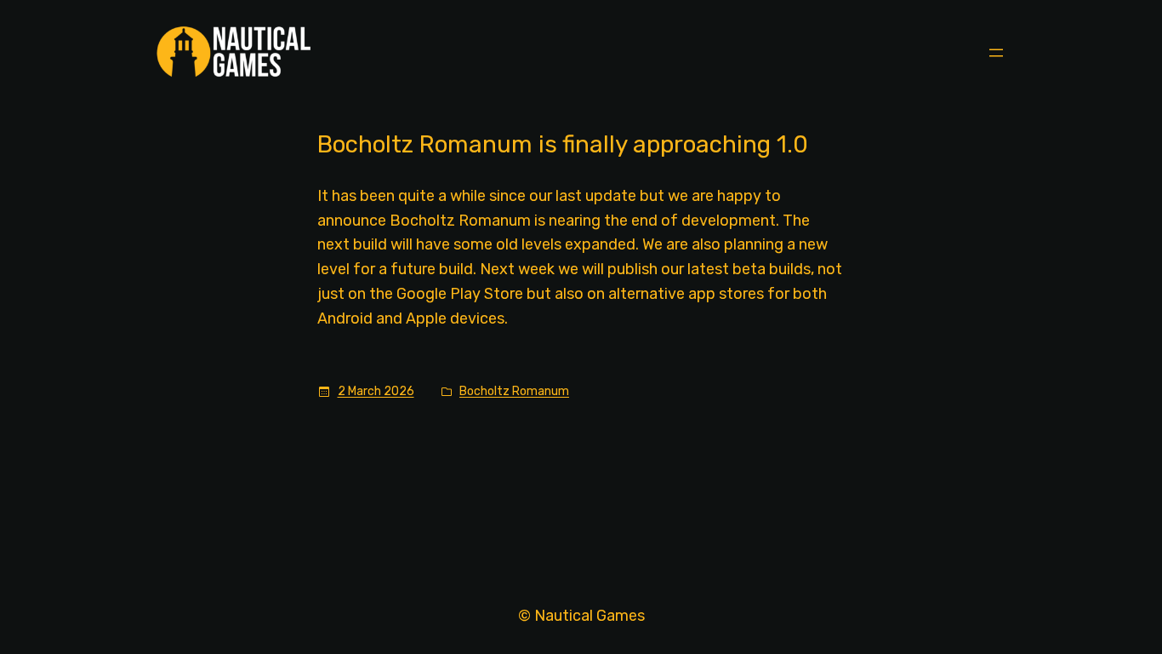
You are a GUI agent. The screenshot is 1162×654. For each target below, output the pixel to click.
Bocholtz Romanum (514, 391)
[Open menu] (996, 53)
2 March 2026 (376, 391)
